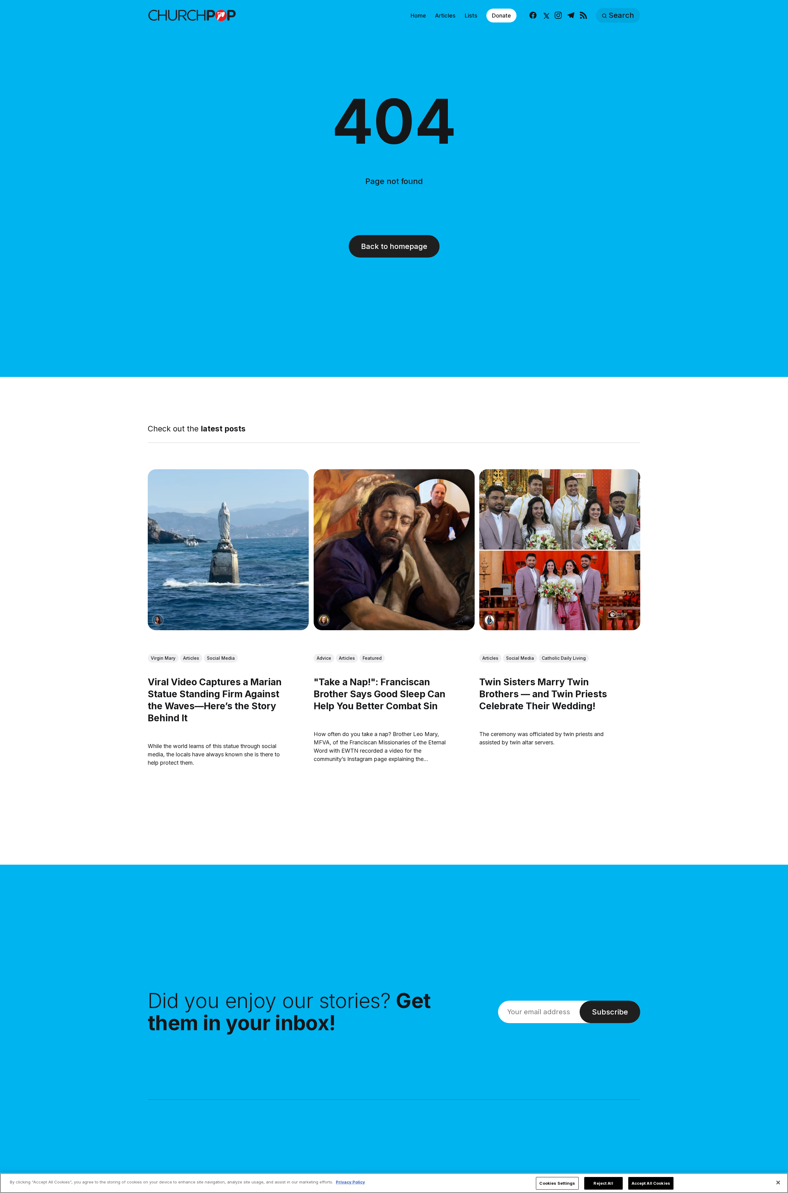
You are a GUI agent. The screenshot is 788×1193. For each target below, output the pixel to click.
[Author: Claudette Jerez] (158, 619)
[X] (545, 15)
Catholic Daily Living (564, 658)
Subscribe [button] (610, 1011)
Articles (445, 15)
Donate (501, 15)
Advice (324, 658)
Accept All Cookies (651, 1183)
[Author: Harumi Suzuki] (489, 619)
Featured (372, 658)
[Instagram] (558, 15)
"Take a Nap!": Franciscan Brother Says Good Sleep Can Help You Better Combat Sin (379, 693)
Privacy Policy (350, 1181)
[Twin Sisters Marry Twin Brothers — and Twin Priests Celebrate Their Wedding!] (559, 549)
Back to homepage (394, 246)
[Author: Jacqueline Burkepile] (323, 619)
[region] (394, 1183)
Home (418, 15)
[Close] (778, 1182)
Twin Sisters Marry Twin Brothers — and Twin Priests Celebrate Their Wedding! (543, 693)
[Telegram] (570, 15)
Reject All (603, 1183)
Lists (471, 15)
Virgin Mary (163, 658)
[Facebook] (533, 15)
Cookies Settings (557, 1183)
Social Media (221, 658)
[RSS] (583, 15)
